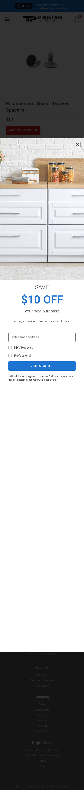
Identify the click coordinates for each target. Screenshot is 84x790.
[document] (42, 395)
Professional (22, 355)
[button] (77, 144)
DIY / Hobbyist (23, 347)
